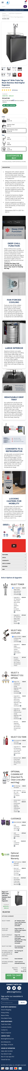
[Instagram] (19, 988)
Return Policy (5, 1015)
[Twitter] (14, 988)
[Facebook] (9, 988)
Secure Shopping (6, 1010)
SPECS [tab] (4, 557)
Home (4, 13)
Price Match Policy (6, 1018)
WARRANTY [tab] (5, 560)
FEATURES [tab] (5, 554)
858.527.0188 (7, 1054)
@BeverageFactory (14, 992)
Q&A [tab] (3, 569)
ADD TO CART (14, 975)
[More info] (20, 594)
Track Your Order (6, 1024)
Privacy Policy (5, 1012)
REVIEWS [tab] (4, 566)
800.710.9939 (9, 1051)
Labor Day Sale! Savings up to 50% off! (14, 10)
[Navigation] (3, 2)
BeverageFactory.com (7, 1039)
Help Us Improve (6, 1033)
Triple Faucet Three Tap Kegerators (12, 17)
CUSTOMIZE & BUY (14, 156)
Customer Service (6, 1027)
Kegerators (5, 15)
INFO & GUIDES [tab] (6, 563)
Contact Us (4, 1030)
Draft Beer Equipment (15, 13)
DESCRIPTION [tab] (6, 167)
